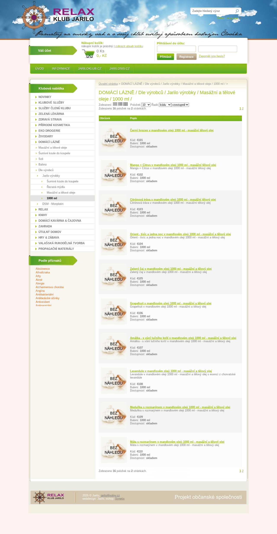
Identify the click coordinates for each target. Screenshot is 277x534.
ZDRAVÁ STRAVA (50, 119)
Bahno (43, 164)
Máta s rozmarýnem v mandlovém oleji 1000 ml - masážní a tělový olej (177, 441)
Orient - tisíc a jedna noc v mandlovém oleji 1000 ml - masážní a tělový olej (180, 234)
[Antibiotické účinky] (60, 298)
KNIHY (43, 215)
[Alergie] (60, 283)
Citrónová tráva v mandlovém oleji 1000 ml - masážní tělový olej (173, 199)
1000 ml (52, 198)
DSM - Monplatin (52, 203)
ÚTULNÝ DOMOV (50, 232)
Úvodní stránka (108, 83)
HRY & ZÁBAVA (49, 237)
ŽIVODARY (46, 136)
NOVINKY (45, 97)
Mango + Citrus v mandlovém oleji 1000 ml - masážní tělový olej (173, 165)
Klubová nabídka (51, 88)
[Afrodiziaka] (60, 272)
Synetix (120, 498)
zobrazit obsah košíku (129, 46)
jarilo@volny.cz (110, 495)
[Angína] (60, 291)
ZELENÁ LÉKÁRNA (51, 113)
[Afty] (60, 276)
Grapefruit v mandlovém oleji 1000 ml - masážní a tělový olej (170, 303)
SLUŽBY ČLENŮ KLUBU (55, 108)
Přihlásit (165, 56)
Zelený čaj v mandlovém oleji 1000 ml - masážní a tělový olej (171, 268)
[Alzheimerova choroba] (60, 287)
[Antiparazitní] (60, 306)
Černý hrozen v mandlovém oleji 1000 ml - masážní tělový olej (172, 130)
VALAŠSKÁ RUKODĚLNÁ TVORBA (62, 243)
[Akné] (60, 280)
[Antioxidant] (60, 302)
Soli (41, 158)
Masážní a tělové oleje (53, 147)
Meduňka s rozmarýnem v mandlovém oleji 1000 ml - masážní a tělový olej (180, 407)
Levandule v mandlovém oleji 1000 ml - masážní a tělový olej (171, 371)
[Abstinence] (60, 269)
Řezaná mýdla (56, 187)
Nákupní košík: (92, 43)
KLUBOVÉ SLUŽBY (51, 102)
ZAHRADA (45, 226)
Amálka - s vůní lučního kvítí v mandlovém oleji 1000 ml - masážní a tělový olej (183, 338)
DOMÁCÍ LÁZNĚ (49, 142)
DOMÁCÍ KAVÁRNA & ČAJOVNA (60, 220)
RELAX (43, 209)
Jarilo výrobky (51, 175)
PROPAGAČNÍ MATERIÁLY (56, 248)
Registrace (186, 56)
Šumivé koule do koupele (54, 153)
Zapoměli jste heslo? (212, 56)
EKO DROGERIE (49, 130)
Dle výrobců (46, 170)
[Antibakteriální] (60, 295)
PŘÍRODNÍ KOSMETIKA (54, 125)
